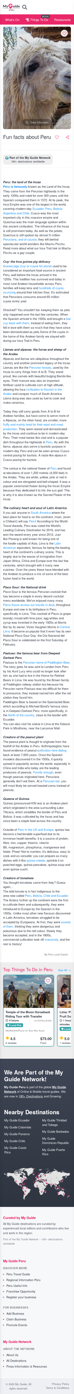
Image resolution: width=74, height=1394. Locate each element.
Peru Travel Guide (18, 1274)
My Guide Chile (14, 1141)
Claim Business (16, 1319)
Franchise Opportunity (20, 1291)
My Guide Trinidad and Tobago (54, 1122)
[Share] (67, 137)
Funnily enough (43, 772)
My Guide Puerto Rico (53, 1151)
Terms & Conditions (57, 1388)
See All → (64, 970)
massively (51, 939)
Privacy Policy (60, 1384)
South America (41, 512)
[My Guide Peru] (11, 7)
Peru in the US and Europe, (36, 829)
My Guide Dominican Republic (55, 1140)
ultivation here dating (52, 750)
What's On (12, 19)
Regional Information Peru (23, 1280)
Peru (49, 442)
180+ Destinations (31, 1096)
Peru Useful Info (16, 1286)
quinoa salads (36, 860)
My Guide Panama (17, 1134)
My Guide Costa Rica (15, 1149)
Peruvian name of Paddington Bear (46, 662)
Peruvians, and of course (20, 239)
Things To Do (38, 19)
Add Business (15, 1313)
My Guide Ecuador (17, 1120)
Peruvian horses (40, 367)
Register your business (21, 1297)
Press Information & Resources (26, 1366)
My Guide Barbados (55, 1131)
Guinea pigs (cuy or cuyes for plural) (28, 266)
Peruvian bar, (51, 781)
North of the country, (21, 715)
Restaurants (62, 19)
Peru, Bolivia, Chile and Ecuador (46, 895)
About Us (12, 1355)
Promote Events (16, 1325)
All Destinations (16, 1361)
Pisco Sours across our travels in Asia (28, 605)
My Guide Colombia (17, 1127)
